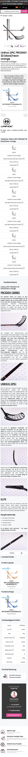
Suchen (24, 11)
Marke (4, 130)
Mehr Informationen (6, 70)
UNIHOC (11, 15)
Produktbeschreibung (10, 282)
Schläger (5, 15)
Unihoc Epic (8, 384)
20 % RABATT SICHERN (16, 4)
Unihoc (25, 116)
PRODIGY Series (10, 292)
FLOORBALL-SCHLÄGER (17, 130)
